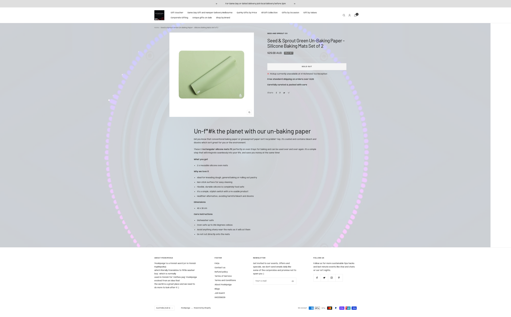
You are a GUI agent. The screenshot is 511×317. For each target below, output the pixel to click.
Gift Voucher (177, 13)
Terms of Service (223, 276)
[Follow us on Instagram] (331, 277)
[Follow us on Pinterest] (339, 277)
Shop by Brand (223, 18)
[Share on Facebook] (276, 93)
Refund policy (221, 272)
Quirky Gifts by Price (247, 13)
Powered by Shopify (202, 308)
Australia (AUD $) (163, 308)
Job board (220, 293)
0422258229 (220, 297)
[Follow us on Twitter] (324, 277)
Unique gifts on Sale (202, 18)
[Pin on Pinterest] (280, 93)
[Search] (344, 15)
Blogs (217, 289)
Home (156, 28)
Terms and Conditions (225, 280)
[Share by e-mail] (288, 93)
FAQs (217, 263)
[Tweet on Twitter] (284, 93)
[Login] (349, 15)
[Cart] (355, 15)
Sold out (307, 66)
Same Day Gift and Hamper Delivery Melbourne (209, 13)
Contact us (220, 268)
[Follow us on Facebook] (317, 277)
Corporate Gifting (179, 18)
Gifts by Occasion (290, 13)
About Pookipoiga (223, 285)
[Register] (292, 281)
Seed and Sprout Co (277, 33)
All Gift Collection (269, 13)
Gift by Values (310, 13)
